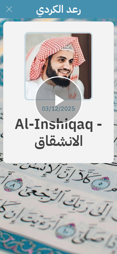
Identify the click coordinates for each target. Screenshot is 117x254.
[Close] (9, 9)
